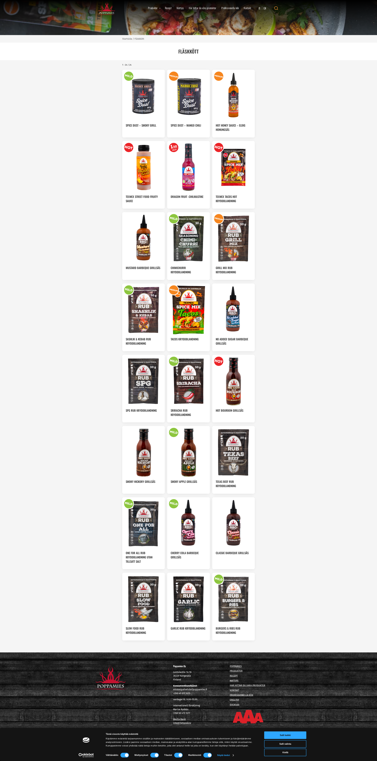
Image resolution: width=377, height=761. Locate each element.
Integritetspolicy (182, 723)
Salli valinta (285, 744)
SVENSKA (234, 704)
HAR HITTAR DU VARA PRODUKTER (247, 685)
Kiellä (285, 752)
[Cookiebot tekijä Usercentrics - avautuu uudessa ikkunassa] (86, 755)
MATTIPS (234, 680)
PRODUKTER (236, 671)
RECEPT (234, 675)
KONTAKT (234, 690)
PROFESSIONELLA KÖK (241, 695)
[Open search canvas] (276, 8)
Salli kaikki (285, 735)
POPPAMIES (236, 666)
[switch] (154, 755)
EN (265, 8)
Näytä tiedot (223, 755)
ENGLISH (234, 699)
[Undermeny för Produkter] (160, 8)
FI (259, 8)
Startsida (127, 38)
